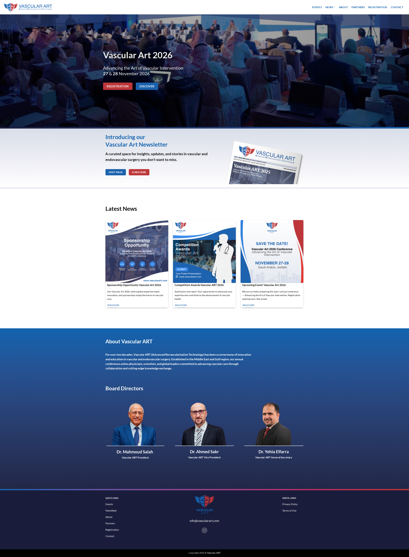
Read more (113, 305)
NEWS (329, 7)
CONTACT (397, 7)
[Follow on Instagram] (204, 530)
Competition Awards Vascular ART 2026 (199, 285)
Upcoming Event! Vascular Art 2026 (264, 285)
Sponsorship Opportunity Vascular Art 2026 (134, 285)
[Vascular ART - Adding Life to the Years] (26, 7)
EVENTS (317, 7)
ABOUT (343, 7)
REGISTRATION (377, 7)
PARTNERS (358, 7)
